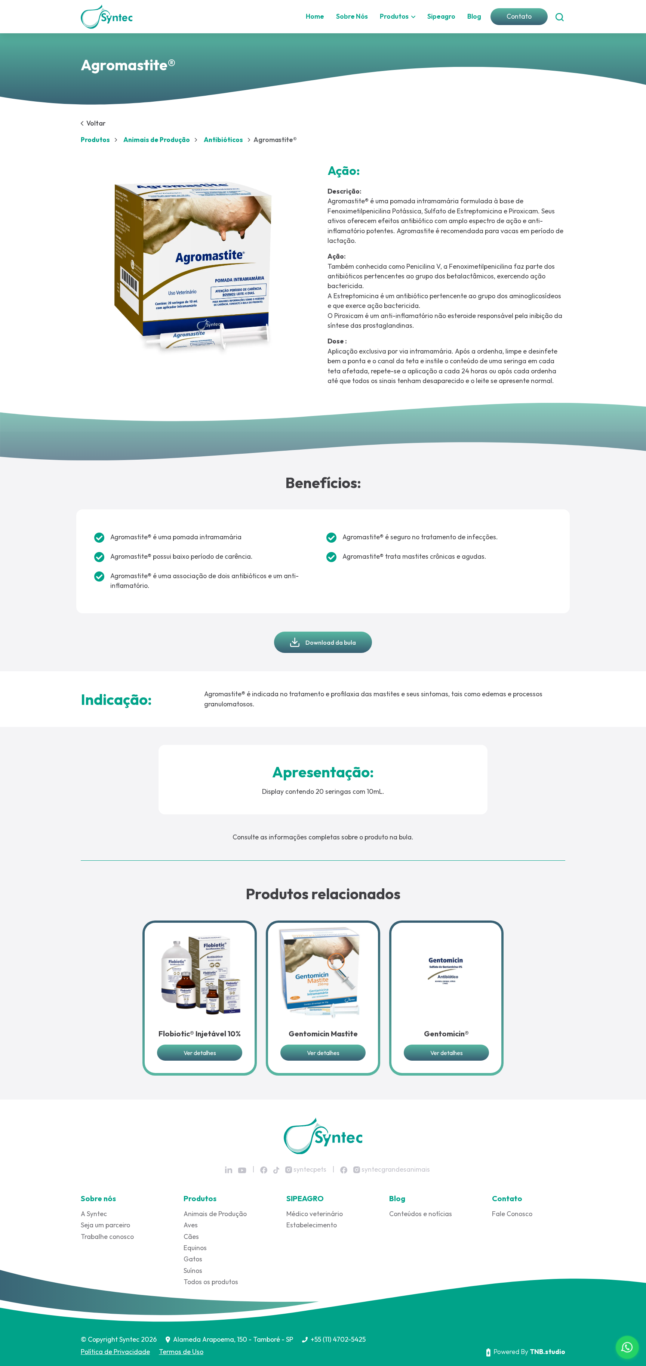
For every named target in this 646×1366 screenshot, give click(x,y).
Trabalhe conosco (107, 1236)
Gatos (193, 1259)
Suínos (193, 1270)
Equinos (195, 1247)
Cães (191, 1236)
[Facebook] (263, 1170)
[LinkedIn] (228, 1169)
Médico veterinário (314, 1213)
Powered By (529, 1351)
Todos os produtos (211, 1281)
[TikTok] (276, 1170)
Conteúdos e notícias (420, 1213)
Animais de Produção (215, 1213)
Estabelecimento (311, 1225)
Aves (191, 1225)
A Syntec (94, 1213)
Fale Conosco (512, 1213)
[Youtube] (242, 1170)
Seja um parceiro (105, 1225)
